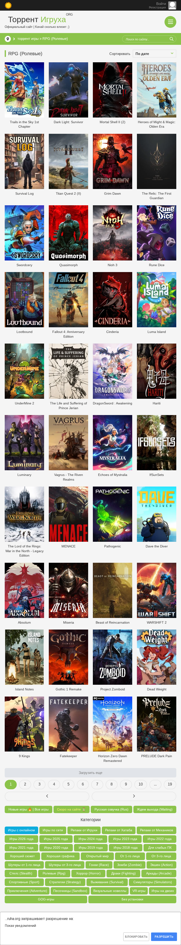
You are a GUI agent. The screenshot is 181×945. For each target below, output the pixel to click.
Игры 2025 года (56, 839)
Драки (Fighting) (123, 873)
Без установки (132, 899)
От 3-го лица (161, 856)
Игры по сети (53, 830)
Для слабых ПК (160, 847)
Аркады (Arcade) (159, 873)
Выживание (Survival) (107, 882)
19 (170, 784)
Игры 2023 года (125, 839)
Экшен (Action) (161, 865)
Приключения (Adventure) (27, 891)
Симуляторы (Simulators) (152, 882)
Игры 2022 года (160, 839)
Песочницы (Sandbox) (70, 891)
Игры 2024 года (90, 839)
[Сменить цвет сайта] (8, 5)
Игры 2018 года (126, 847)
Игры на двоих (163, 891)
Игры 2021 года (21, 847)
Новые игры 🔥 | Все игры (28, 809)
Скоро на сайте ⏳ (71, 809)
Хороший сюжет (22, 856)
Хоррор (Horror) (88, 873)
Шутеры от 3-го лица (65, 865)
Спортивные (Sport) (24, 882)
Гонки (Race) (99, 865)
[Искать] (171, 38)
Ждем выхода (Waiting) (155, 809)
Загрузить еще (90, 773)
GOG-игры (46, 899)
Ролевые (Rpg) (54, 873)
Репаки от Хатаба (118, 830)
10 (141, 784)
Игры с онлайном (21, 830)
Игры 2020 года (56, 847)
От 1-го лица (130, 856)
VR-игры (138, 891)
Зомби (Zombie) (129, 865)
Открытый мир (97, 856)
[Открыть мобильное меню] (170, 22)
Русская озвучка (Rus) (111, 809)
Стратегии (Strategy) (65, 882)
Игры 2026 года (21, 839)
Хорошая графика (60, 856)
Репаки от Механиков (156, 830)
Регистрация (157, 7)
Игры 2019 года (91, 847)
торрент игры (28, 39)
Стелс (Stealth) (20, 873)
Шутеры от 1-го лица (24, 865)
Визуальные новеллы (109, 891)
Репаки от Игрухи (84, 830)
